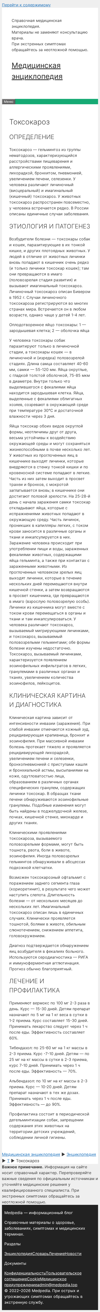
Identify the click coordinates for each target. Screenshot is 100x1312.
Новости (73, 1253)
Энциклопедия (18, 1253)
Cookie (33, 1278)
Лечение (57, 1253)
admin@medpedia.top (57, 1284)
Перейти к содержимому (26, 4)
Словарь (40, 1253)
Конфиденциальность (25, 1273)
